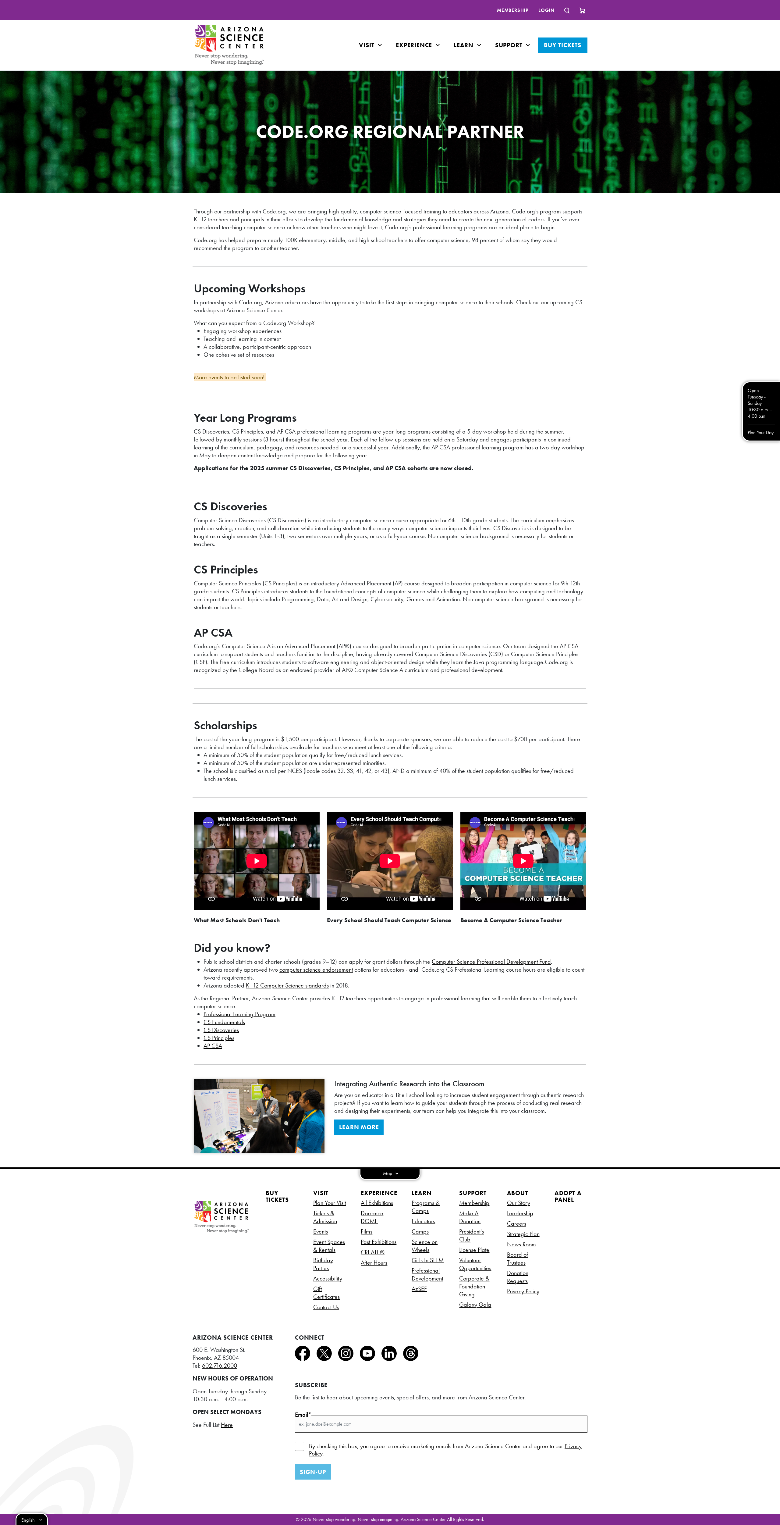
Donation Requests (517, 1277)
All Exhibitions (377, 1203)
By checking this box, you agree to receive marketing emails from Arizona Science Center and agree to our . (445, 1449)
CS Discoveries (221, 1030)
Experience (415, 45)
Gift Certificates (326, 1293)
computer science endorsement (316, 969)
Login (546, 10)
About (517, 1193)
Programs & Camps (426, 1207)
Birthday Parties (323, 1264)
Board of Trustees (517, 1258)
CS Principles (219, 1038)
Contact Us (326, 1307)
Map (388, 1173)
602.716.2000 (219, 1366)
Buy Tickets (562, 45)
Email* (303, 1415)
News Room (521, 1244)
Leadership (520, 1213)
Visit (367, 45)
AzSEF (419, 1289)
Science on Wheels (425, 1246)
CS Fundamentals (224, 1022)
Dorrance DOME (372, 1217)
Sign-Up (313, 1472)
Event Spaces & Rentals (329, 1246)
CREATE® (373, 1252)
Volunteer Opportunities (475, 1264)
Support (509, 45)
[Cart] (582, 10)
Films (366, 1231)
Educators (423, 1221)
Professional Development (427, 1274)
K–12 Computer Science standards (287, 985)
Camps (420, 1231)
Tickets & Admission (325, 1217)
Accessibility (327, 1278)
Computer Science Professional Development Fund (491, 962)
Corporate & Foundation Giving (474, 1286)
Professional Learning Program (239, 1014)
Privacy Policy (523, 1291)
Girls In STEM (428, 1260)
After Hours (374, 1262)
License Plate (474, 1250)
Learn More (359, 1127)
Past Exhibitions (378, 1242)
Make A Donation (469, 1217)
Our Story (518, 1203)
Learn (464, 45)
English (28, 1520)
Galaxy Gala (475, 1305)
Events (320, 1231)
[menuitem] (512, 10)
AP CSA (213, 1046)
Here (227, 1425)
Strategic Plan (523, 1234)
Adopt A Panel (568, 1196)
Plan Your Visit (329, 1203)
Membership (513, 10)
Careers (516, 1223)
